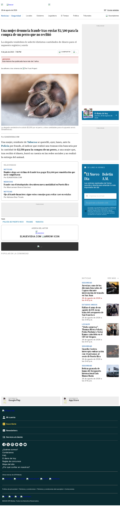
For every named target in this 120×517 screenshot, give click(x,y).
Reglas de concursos (11, 461)
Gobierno (40, 16)
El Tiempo (65, 16)
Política (76, 16)
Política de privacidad (9, 489)
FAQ (4, 455)
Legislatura (52, 16)
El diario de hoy (9, 458)
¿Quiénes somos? (10, 449)
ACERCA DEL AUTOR (40, 228)
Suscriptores (114, 16)
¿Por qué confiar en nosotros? (16, 467)
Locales (29, 16)
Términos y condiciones (27, 489)
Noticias (5, 16)
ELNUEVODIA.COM (30, 237)
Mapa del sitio (8, 464)
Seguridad (16, 16)
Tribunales (87, 16)
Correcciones (69, 489)
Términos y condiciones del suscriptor (50, 489)
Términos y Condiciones (101, 209)
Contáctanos (8, 452)
